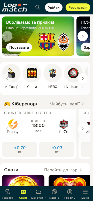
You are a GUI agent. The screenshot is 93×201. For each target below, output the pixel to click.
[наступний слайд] (83, 36)
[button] (68, 104)
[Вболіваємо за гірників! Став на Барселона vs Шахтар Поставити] (39, 54)
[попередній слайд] (7, 36)
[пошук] (38, 7)
